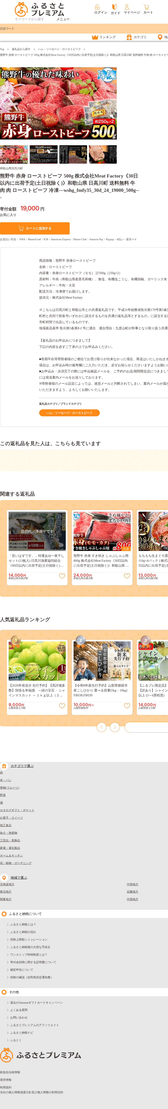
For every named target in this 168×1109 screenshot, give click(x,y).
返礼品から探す (21, 49)
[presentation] (5, 103)
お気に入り (8, 215)
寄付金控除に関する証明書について (33, 962)
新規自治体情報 (10, 1072)
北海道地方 (7, 884)
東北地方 (5, 891)
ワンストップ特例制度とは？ (29, 954)
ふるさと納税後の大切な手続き (30, 947)
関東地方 (5, 899)
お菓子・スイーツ (11, 817)
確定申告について (21, 969)
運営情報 (5, 1079)
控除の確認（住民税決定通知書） (31, 977)
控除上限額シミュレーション (29, 939)
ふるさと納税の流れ (23, 932)
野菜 (3, 795)
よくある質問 (18, 1010)
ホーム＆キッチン (11, 855)
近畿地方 (132, 891)
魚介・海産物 (8, 832)
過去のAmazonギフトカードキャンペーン (36, 1002)
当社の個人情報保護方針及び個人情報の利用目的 (31, 1092)
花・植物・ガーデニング (16, 863)
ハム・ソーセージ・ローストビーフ (59, 49)
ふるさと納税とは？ (23, 924)
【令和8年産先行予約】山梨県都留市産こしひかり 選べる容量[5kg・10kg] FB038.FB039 (101, 690)
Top (2, 49)
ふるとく (16, 1040)
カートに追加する (38, 228)
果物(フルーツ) (9, 787)
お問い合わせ (18, 1017)
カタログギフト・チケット (17, 810)
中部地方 (132, 884)
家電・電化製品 (10, 848)
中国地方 (132, 899)
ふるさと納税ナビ (21, 1032)
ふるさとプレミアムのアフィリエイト (34, 1025)
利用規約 (5, 1087)
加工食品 (5, 825)
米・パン (5, 780)
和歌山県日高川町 (11, 168)
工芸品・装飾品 (10, 840)
